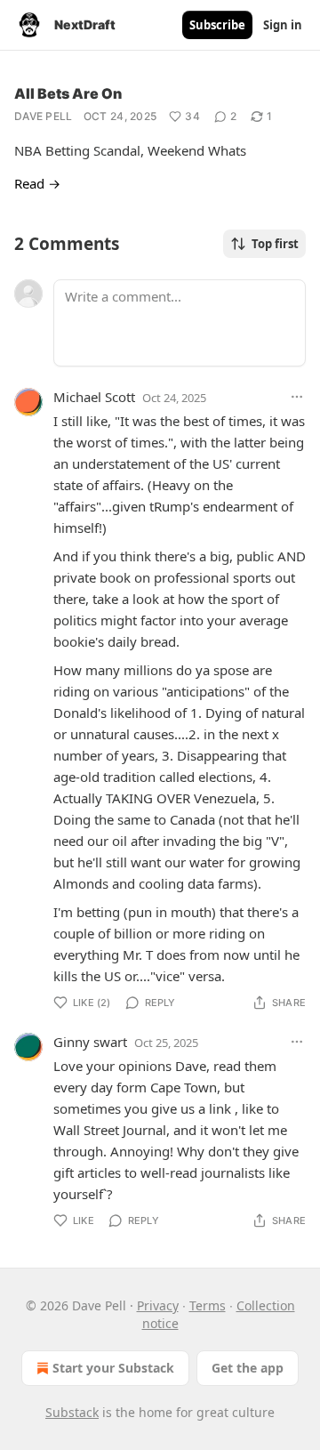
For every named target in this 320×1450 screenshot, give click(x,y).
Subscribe (217, 25)
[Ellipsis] (297, 397)
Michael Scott (94, 397)
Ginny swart (90, 1042)
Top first (275, 244)
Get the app (248, 1367)
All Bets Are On (68, 93)
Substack (72, 1412)
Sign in (282, 25)
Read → (37, 183)
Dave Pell (43, 116)
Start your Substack (113, 1367)
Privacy (158, 1305)
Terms (207, 1305)
